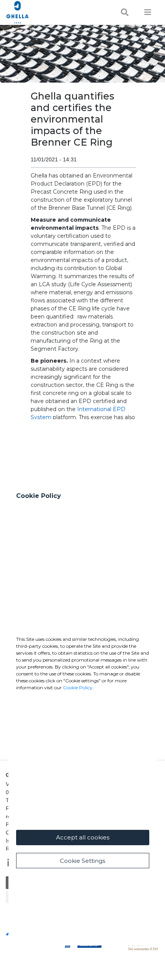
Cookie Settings (82, 860)
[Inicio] (41, 12)
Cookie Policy (77, 687)
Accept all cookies (82, 837)
